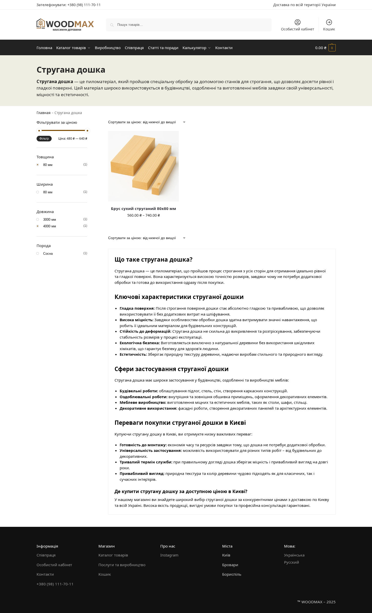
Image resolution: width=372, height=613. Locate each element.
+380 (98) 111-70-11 (84, 4)
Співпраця (46, 555)
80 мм (48, 165)
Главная (44, 112)
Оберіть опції (143, 226)
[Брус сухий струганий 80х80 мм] (143, 166)
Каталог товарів (113, 555)
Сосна (48, 253)
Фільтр (44, 138)
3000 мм (50, 219)
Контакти (45, 574)
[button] (325, 47)
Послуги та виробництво (121, 564)
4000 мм (50, 226)
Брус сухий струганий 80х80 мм (143, 208)
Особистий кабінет (297, 29)
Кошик (329, 29)
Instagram (169, 555)
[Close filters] (88, 123)
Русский (291, 562)
